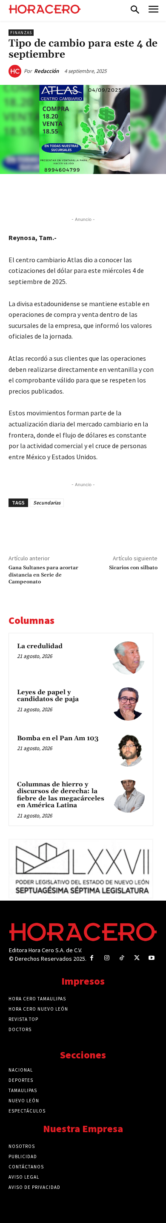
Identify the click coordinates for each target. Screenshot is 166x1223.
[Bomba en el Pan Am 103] (128, 750)
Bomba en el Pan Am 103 (57, 738)
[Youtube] (151, 958)
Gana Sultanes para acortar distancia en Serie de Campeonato (43, 575)
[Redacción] (16, 71)
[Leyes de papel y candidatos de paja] (128, 704)
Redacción (46, 71)
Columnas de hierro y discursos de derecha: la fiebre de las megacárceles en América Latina (60, 795)
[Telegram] (102, 193)
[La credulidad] (128, 658)
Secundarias (46, 502)
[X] (63, 193)
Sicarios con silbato (133, 568)
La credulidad (40, 646)
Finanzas (21, 32)
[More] (142, 193)
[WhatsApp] (83, 193)
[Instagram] (106, 958)
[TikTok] (121, 958)
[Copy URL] (122, 193)
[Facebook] (43, 193)
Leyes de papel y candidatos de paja (48, 696)
